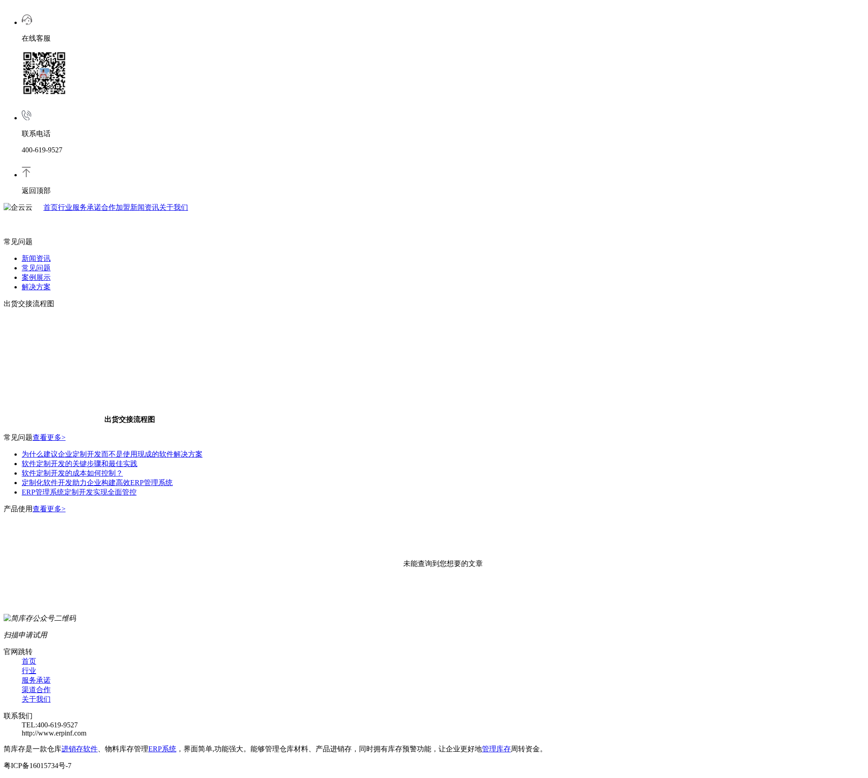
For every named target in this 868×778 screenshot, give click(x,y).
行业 (65, 207)
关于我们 (173, 207)
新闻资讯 (144, 207)
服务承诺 (86, 207)
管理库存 (496, 749)
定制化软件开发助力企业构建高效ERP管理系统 (97, 482)
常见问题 (36, 268)
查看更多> (49, 437)
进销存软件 (79, 749)
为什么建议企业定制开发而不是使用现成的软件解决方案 (112, 454)
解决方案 (36, 287)
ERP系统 (162, 749)
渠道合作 (36, 689)
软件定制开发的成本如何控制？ (72, 473)
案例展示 (36, 277)
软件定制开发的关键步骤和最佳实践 (79, 463)
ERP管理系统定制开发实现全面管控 (79, 492)
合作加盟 (115, 207)
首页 (50, 207)
